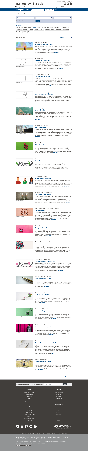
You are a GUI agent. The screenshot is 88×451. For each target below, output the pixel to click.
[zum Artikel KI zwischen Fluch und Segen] (24, 46)
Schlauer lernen (65, 27)
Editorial (24, 31)
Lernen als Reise (40, 110)
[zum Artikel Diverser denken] (24, 245)
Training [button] (26, 7)
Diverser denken (40, 244)
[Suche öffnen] (71, 3)
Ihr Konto (69, 1)
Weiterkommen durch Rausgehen (45, 94)
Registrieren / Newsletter (61, 1)
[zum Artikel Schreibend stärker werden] (24, 280)
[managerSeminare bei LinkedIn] (18, 426)
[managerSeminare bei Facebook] (26, 426)
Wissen (29, 27)
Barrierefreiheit (58, 412)
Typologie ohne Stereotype (43, 178)
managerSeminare (24, 13)
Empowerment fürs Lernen (43, 362)
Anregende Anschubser (42, 228)
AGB (59, 410)
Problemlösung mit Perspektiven (45, 261)
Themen (58, 418)
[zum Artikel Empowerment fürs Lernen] (24, 363)
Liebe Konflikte (66, 29)
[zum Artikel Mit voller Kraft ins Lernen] (24, 146)
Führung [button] (17, 7)
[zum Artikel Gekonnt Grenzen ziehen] (24, 78)
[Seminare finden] (62, 426)
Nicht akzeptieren (26, 445)
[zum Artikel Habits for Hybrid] (24, 212)
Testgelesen (18, 29)
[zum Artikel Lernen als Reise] (24, 111)
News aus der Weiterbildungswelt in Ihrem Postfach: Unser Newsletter (30, 384)
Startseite (17, 13)
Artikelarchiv (32, 13)
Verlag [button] (70, 7)
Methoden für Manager (39, 29)
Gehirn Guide (18, 31)
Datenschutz (58, 414)
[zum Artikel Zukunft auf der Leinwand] (24, 162)
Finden (56, 9)
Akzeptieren (18, 445)
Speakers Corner (45, 27)
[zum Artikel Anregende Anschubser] (24, 229)
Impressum (59, 416)
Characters (25, 29)
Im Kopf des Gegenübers (42, 60)
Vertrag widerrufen (59, 404)
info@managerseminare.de (63, 433)
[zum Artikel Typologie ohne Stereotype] (24, 180)
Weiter (64, 384)
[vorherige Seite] (59, 376)
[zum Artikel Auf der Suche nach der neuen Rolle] (24, 344)
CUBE (29, 406)
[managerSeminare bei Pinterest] (35, 426)
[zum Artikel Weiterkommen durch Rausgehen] (24, 95)
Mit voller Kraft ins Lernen (43, 145)
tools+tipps (29, 408)
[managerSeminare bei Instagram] (22, 426)
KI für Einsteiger (29, 412)
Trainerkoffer (58, 396)
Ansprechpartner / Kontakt (59, 408)
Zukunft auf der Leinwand (42, 161)
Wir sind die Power (40, 127)
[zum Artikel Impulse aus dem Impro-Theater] (24, 328)
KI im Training (29, 410)
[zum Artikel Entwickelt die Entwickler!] (24, 296)
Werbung (58, 420)
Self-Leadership (29, 396)
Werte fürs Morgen (40, 311)
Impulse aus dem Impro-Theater (44, 327)
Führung (18, 27)
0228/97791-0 (53, 433)
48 (70, 376)
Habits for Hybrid (40, 210)
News (29, 31)
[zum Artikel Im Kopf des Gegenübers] (24, 62)
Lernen (37, 13)
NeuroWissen (29, 416)
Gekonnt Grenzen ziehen (42, 76)
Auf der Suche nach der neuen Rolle (45, 343)
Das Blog (29, 398)
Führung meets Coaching (55, 27)
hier (44, 443)
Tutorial (38, 27)
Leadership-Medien (29, 394)
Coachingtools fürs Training (29, 414)
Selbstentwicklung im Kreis (43, 194)
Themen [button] (48, 7)
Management (24, 27)
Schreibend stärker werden (43, 279)
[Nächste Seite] (71, 376)
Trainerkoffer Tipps (58, 398)
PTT (29, 404)
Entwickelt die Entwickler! (43, 295)
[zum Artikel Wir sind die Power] (24, 129)
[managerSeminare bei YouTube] (31, 426)
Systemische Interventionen (29, 418)
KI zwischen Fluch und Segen (44, 44)
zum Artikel (56, 52)
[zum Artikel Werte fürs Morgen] (24, 312)
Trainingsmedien (59, 394)
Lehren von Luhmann (49, 29)
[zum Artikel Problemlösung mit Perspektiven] (24, 263)
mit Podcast (20, 20)
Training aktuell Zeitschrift (59, 392)
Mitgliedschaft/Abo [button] (60, 7)
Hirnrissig (31, 29)
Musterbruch (58, 29)
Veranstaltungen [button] (37, 7)
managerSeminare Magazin (29, 392)
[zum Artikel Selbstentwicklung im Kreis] (24, 196)
